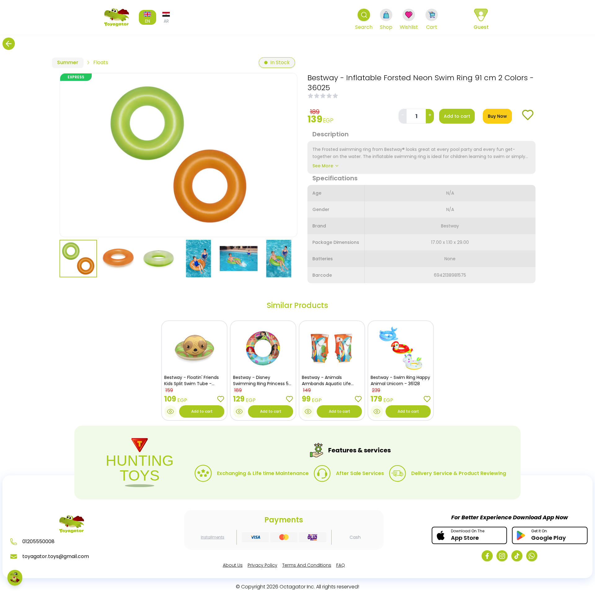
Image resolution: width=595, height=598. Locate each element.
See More (322, 166)
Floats (100, 62)
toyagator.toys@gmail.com (55, 556)
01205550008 (38, 541)
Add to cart (457, 116)
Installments (212, 537)
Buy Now (497, 116)
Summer (67, 62)
